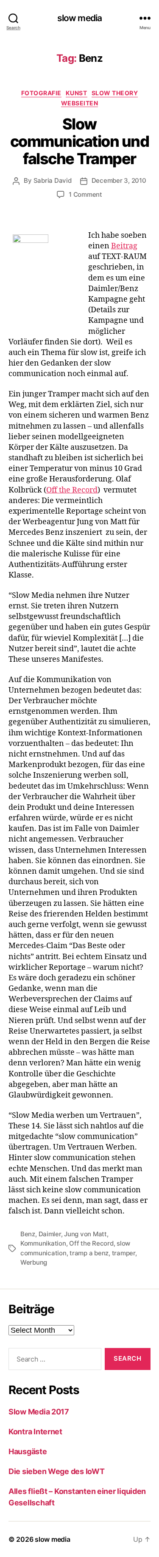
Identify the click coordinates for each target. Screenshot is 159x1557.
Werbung (33, 1262)
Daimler (50, 1234)
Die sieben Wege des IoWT (56, 1471)
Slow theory (115, 92)
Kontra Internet (35, 1431)
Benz (27, 1234)
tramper (123, 1253)
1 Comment (85, 194)
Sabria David (52, 180)
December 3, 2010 (119, 180)
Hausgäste (27, 1451)
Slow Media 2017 (38, 1411)
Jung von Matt (85, 1234)
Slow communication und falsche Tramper (79, 141)
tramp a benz (89, 1253)
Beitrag (124, 246)
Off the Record (72, 490)
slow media (79, 18)
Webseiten (79, 103)
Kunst (76, 92)
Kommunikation (43, 1243)
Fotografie (41, 92)
